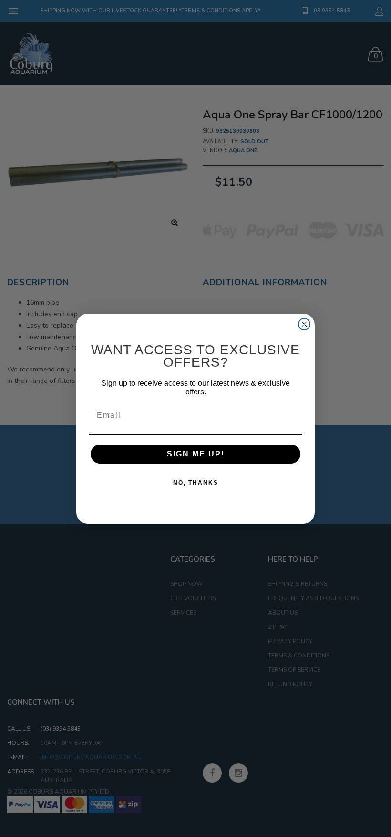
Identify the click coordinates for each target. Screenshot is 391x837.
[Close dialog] (304, 324)
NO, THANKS (195, 482)
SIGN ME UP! (196, 454)
